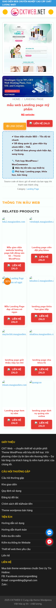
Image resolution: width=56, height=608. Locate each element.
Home (16, 99)
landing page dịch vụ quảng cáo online (41, 413)
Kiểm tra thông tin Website (16, 542)
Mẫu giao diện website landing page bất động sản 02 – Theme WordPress (14, 253)
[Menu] (5, 11)
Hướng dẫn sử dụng (13, 523)
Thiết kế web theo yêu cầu (16, 549)
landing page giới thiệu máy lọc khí (14, 361)
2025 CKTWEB (13, 600)
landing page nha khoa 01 (41, 361)
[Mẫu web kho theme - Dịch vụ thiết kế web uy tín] (28, 12)
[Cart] (50, 11)
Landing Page (34, 99)
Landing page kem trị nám (14, 412)
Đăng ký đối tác (10, 497)
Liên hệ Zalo (42, 123)
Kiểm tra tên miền (11, 536)
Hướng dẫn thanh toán (14, 529)
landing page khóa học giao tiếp (42, 307)
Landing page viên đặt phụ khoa (42, 248)
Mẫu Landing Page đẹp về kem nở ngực (14, 309)
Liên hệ (6, 555)
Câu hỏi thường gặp (13, 478)
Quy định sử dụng (11, 491)
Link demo (16, 126)
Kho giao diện (9, 484)
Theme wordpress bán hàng (17, 510)
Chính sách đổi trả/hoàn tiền (17, 503)
